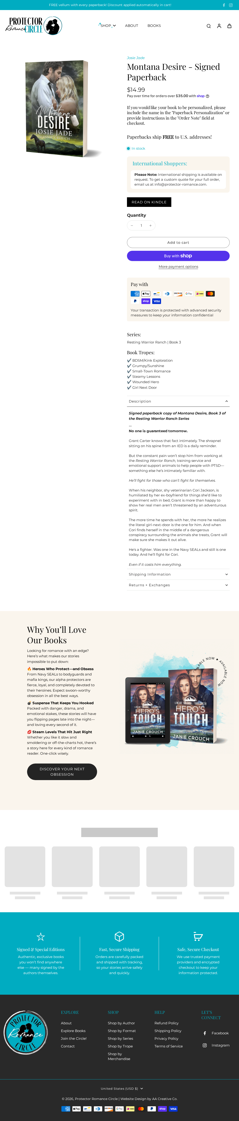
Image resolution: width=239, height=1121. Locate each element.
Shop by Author (121, 1023)
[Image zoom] (58, 109)
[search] (209, 25)
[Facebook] (223, 5)
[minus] (132, 225)
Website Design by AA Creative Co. (148, 1099)
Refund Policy (167, 1023)
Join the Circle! (74, 1038)
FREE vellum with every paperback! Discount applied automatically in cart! (110, 5)
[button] (178, 242)
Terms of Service (169, 1046)
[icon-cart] (229, 25)
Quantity (136, 215)
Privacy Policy (166, 1038)
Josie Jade (136, 58)
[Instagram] (230, 5)
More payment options (178, 267)
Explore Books (73, 1031)
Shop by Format (122, 1031)
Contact (68, 1046)
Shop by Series (120, 1038)
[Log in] (219, 26)
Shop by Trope (120, 1046)
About (66, 1023)
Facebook (220, 1033)
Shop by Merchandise (119, 1056)
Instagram (221, 1045)
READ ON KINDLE (149, 202)
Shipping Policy (168, 1031)
